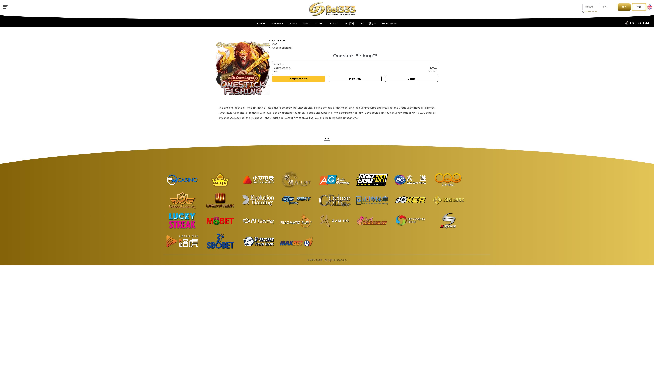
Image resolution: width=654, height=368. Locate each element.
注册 (639, 7)
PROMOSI (334, 23)
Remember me (591, 11)
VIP (361, 23)
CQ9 (274, 44)
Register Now (298, 78)
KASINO (293, 23)
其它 (371, 23)
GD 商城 (349, 23)
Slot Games (279, 40)
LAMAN (261, 23)
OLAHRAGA (277, 23)
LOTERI (319, 23)
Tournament (389, 23)
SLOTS (306, 23)
